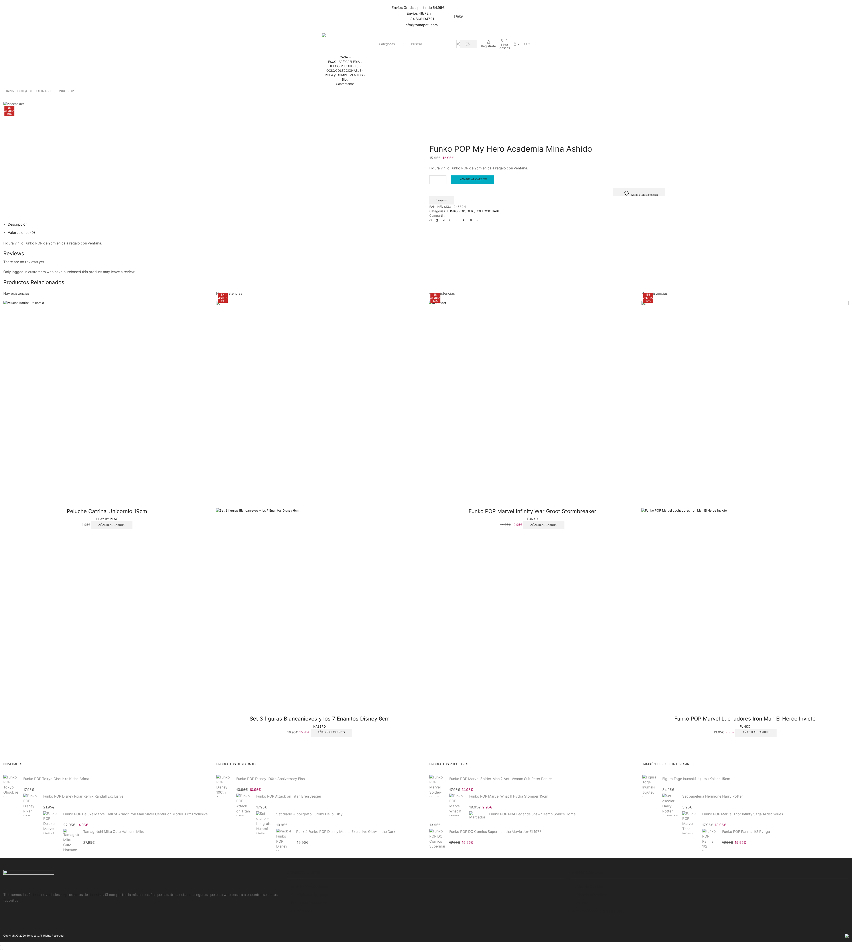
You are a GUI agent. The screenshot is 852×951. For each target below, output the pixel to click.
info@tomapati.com (421, 25)
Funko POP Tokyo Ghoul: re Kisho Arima (56, 779)
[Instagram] (458, 16)
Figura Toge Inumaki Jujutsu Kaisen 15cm (696, 779)
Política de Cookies (587, 887)
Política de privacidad (589, 895)
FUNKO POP (65, 91)
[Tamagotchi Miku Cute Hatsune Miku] (71, 839)
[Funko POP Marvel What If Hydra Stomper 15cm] (457, 804)
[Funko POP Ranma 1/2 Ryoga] (710, 839)
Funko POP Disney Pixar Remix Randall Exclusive (83, 796)
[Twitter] (431, 219)
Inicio (10, 91)
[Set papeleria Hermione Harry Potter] (670, 804)
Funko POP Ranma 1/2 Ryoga (746, 832)
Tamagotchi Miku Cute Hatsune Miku (113, 832)
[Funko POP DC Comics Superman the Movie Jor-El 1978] (437, 839)
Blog (345, 79)
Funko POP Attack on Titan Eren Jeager (288, 796)
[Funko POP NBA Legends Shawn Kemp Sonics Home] (477, 815)
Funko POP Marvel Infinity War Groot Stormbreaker (532, 511)
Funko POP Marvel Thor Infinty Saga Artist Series (742, 814)
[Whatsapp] (461, 16)
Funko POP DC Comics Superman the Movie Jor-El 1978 (495, 832)
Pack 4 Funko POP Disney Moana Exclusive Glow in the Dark (345, 832)
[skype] (476, 219)
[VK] (443, 219)
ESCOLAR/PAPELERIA (344, 62)
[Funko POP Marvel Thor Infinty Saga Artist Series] (690, 822)
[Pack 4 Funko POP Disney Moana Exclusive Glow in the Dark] (284, 839)
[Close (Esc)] (0, 945)
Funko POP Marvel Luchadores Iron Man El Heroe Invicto (745, 718)
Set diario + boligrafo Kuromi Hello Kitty (309, 814)
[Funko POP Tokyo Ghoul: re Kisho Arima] (11, 786)
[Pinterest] (450, 219)
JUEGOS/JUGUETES (344, 66)
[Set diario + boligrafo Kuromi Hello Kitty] (264, 822)
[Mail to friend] (457, 219)
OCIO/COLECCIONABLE (343, 70)
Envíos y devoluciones (309, 887)
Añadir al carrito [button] (111, 524)
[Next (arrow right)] (2, 949)
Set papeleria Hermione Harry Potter (712, 796)
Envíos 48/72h (419, 13)
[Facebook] (454, 16)
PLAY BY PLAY (107, 519)
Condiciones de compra (311, 895)
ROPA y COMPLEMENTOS (344, 75)
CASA (344, 57)
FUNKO (532, 519)
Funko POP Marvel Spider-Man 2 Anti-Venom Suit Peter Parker (500, 779)
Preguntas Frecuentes (309, 903)
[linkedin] (464, 219)
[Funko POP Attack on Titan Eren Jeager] (244, 804)
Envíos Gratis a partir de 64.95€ (419, 8)
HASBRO (319, 726)
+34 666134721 (421, 19)
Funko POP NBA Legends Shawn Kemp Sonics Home (532, 814)
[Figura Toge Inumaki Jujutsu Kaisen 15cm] (650, 786)
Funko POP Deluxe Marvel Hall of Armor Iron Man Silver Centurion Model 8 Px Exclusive (135, 814)
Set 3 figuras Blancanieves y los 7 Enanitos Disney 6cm (320, 718)
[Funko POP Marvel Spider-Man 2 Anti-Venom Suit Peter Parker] (437, 786)
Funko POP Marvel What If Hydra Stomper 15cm (508, 796)
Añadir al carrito (473, 179)
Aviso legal (580, 903)
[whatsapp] (470, 219)
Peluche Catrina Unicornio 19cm (107, 511)
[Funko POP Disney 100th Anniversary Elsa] (224, 786)
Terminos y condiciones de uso (597, 911)
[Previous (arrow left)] (0, 949)
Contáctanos (345, 84)
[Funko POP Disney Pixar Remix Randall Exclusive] (31, 804)
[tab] (18, 224)
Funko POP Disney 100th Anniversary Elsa (270, 779)
